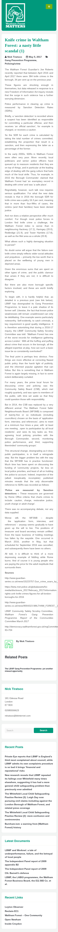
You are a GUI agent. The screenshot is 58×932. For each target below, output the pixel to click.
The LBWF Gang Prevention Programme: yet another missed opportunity (29, 670)
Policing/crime (12, 63)
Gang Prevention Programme (20, 60)
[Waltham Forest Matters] (15, 26)
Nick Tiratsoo (14, 57)
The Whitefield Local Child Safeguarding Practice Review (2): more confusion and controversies (27, 816)
